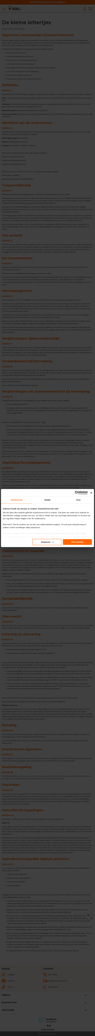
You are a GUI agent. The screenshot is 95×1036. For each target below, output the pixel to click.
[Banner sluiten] (91, 493)
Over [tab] (78, 500)
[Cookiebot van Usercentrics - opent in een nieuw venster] (77, 493)
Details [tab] (48, 500)
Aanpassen (45, 542)
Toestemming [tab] (16, 500)
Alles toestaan (77, 542)
